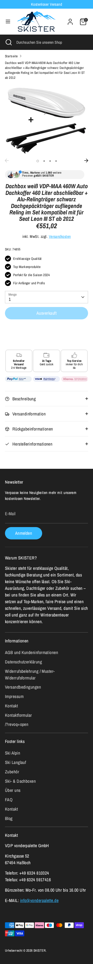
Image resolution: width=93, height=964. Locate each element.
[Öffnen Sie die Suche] (8, 42)
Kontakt (11, 706)
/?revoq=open (16, 724)
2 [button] (44, 161)
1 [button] (37, 161)
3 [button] (50, 161)
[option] (46, 120)
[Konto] (70, 20)
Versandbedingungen (23, 687)
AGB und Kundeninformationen (31, 652)
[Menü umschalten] (8, 22)
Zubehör (12, 772)
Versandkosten (60, 236)
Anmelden (23, 533)
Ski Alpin (12, 753)
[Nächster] (86, 160)
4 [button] (56, 161)
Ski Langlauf (15, 762)
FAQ (8, 800)
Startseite (11, 56)
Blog (9, 818)
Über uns (13, 790)
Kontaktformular (18, 715)
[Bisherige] (6, 160)
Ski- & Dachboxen (20, 781)
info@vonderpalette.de (39, 900)
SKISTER (39, 950)
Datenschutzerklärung (23, 662)
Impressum (14, 696)
